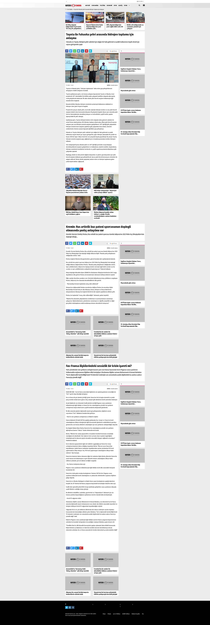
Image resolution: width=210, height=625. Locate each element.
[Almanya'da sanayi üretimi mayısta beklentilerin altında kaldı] (78, 346)
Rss (143, 614)
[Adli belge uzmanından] (106, 181)
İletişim (109, 614)
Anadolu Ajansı (114, 85)
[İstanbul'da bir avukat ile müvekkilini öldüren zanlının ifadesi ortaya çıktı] (106, 323)
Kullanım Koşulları (136, 614)
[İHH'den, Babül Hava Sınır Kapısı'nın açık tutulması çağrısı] (78, 203)
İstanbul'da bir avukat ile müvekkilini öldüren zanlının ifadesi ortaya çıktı (105, 334)
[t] (129, 5)
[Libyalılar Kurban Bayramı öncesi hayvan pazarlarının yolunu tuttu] (78, 181)
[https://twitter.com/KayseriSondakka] (66, 607)
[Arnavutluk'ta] (78, 323)
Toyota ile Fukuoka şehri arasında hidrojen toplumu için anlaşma (89, 9)
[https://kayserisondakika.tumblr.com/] (73, 607)
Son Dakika (69, 9)
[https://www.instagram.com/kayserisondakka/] (69, 607)
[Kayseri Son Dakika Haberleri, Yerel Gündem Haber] (73, 5)
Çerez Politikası (116, 614)
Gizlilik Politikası (126, 614)
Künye (104, 614)
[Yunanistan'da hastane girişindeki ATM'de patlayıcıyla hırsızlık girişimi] (106, 346)
